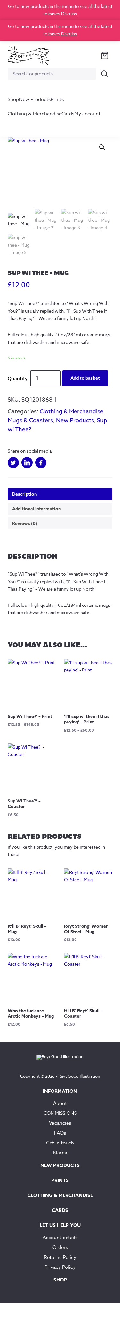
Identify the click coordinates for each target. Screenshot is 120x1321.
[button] (102, 147)
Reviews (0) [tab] (24, 523)
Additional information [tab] (36, 508)
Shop (13, 99)
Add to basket (85, 378)
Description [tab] (24, 494)
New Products (35, 99)
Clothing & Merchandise (34, 113)
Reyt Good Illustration (79, 1076)
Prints (57, 99)
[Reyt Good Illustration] (28, 55)
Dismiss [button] (69, 14)
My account (87, 113)
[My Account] (89, 55)
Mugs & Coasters (30, 420)
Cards (67, 113)
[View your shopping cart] (104, 55)
